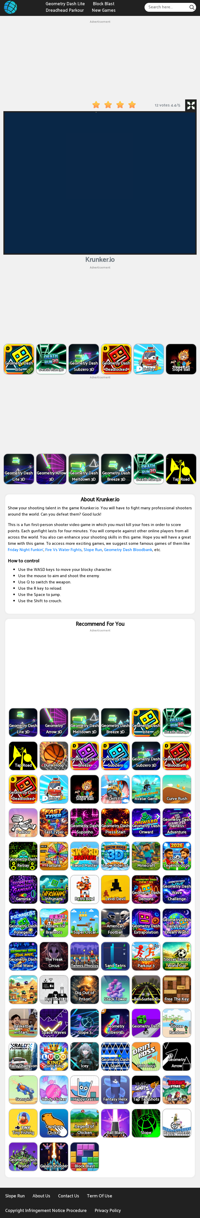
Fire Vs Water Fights (63, 549)
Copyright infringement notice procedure (46, 1210)
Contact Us (68, 1196)
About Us (41, 1196)
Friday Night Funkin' (25, 549)
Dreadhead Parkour (65, 10)
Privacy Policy (108, 1210)
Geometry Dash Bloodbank (128, 549)
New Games (104, 10)
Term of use (99, 1196)
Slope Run (93, 549)
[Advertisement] (100, 60)
